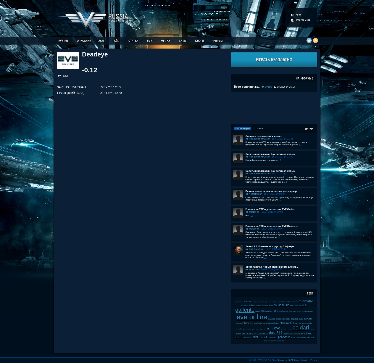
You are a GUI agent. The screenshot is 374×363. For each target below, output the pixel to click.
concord (263, 337)
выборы (303, 337)
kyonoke (261, 302)
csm (293, 337)
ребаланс (284, 337)
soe (269, 341)
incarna (295, 302)
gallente (245, 310)
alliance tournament (261, 333)
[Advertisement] (274, 108)
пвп (297, 337)
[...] (301, 144)
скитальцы (247, 333)
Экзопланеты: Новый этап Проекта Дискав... (271, 266)
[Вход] (296, 15)
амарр (278, 319)
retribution (275, 323)
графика (286, 318)
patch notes (258, 323)
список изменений (296, 333)
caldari (301, 327)
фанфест (269, 311)
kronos (254, 302)
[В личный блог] (63, 76)
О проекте (282, 360)
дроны (267, 302)
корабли (244, 305)
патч (270, 328)
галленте (271, 319)
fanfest (257, 311)
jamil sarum (283, 311)
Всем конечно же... (247, 86)
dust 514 (275, 333)
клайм (309, 323)
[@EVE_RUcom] (309, 40)
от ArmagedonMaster (257, 138)
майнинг (252, 305)
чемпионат (247, 337)
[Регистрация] (301, 20)
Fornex (314, 360)
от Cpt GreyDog (254, 249)
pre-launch (302, 323)
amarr (238, 337)
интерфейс (287, 322)
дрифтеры (247, 329)
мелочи (239, 323)
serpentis (274, 302)
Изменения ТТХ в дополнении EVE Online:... (271, 209)
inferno (245, 323)
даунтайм (255, 329)
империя (269, 305)
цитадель (239, 302)
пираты (286, 333)
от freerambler (253, 194)
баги (308, 337)
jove (251, 323)
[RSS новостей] (315, 40)
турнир (294, 318)
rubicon (247, 301)
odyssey (308, 333)
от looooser (252, 269)
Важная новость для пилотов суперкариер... (272, 191)
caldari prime (276, 341)
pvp (283, 341)
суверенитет (272, 337)
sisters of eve (261, 305)
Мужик (268, 86)
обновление (281, 305)
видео (308, 318)
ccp (276, 310)
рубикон (263, 329)
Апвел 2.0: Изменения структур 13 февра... (270, 246)
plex (296, 323)
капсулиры (294, 305)
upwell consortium (285, 302)
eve (277, 328)
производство (307, 311)
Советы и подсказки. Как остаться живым (270, 154)
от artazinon (252, 211)
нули (301, 319)
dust (255, 337)
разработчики (286, 329)
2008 (262, 311)
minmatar (306, 301)
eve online (252, 317)
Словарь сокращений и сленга (263, 136)
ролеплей (267, 323)
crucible (303, 305)
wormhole (238, 329)
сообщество (295, 311)
